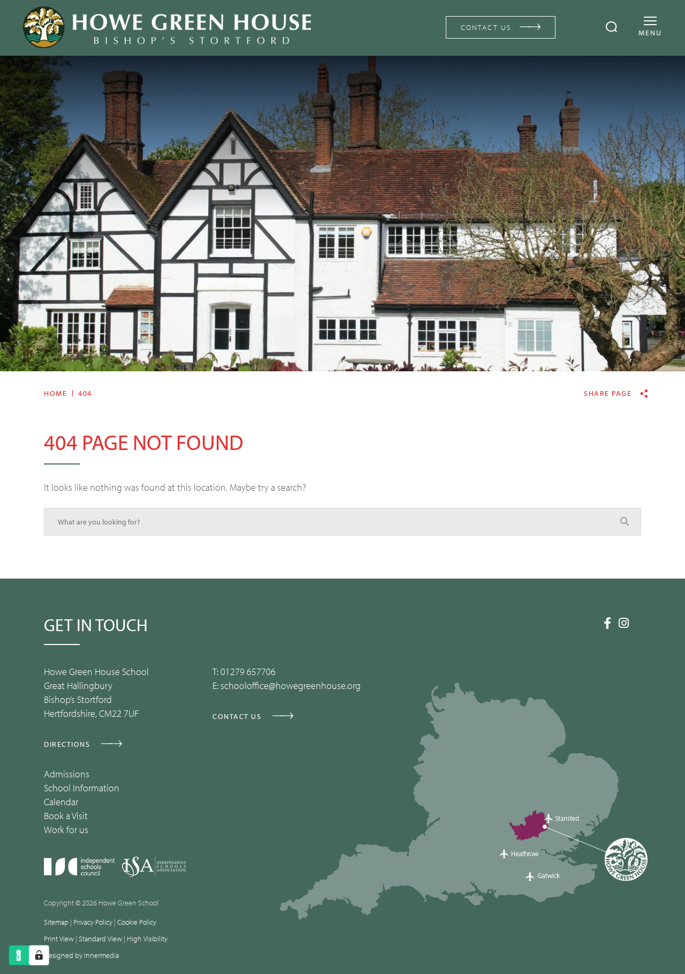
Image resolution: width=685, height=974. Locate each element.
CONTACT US (486, 27)
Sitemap (56, 922)
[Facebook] (607, 623)
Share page (607, 393)
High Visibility (147, 938)
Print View (59, 938)
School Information (81, 788)
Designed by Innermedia (81, 955)
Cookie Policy (136, 922)
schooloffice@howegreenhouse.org (290, 685)
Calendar (61, 802)
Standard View (100, 938)
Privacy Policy (92, 922)
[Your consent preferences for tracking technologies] (39, 955)
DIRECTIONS (67, 744)
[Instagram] (624, 623)
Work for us (66, 829)
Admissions (66, 774)
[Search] (611, 26)
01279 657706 (248, 671)
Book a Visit (66, 816)
